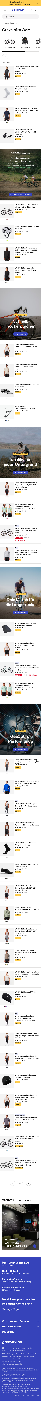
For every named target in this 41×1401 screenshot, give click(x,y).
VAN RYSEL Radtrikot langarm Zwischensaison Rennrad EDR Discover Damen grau (26, 553)
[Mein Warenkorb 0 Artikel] (36, 10)
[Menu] (4, 10)
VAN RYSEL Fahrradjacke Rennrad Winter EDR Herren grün (27, 908)
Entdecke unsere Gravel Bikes (20, 194)
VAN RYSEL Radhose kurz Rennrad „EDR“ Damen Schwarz (27, 824)
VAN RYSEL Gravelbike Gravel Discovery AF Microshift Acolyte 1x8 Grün (27, 668)
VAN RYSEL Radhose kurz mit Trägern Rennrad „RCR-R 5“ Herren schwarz (26, 485)
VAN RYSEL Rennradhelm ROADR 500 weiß (27, 227)
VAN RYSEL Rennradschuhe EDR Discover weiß (27, 386)
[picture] (7, 73)
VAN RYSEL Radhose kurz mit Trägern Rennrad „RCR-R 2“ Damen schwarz (26, 888)
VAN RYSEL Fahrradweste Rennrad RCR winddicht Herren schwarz (27, 270)
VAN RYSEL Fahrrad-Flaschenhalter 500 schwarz (25, 407)
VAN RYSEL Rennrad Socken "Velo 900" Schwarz (25, 844)
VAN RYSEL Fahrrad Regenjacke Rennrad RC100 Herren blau (27, 782)
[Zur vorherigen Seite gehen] (12, 1183)
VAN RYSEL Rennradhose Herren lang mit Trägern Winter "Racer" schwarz (27, 1036)
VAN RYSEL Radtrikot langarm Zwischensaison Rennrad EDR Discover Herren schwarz (26, 250)
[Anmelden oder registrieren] (31, 10)
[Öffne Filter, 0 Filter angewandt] (5, 56)
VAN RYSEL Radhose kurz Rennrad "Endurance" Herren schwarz (26, 347)
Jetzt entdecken (20, 334)
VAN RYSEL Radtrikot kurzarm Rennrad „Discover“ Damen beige (26, 367)
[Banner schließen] (37, 3)
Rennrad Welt (10, 48)
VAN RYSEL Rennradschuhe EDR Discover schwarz (27, 865)
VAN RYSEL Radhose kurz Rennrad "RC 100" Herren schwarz (24, 645)
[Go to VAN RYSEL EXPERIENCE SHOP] (34, 1246)
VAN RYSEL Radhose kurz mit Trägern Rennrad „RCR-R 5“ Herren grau (26, 931)
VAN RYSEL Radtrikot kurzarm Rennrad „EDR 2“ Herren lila (26, 1119)
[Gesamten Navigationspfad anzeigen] (3, 23)
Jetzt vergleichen (20, 472)
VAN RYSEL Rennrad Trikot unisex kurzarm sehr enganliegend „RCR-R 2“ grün (26, 506)
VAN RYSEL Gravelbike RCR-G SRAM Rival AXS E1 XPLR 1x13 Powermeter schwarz (26, 1163)
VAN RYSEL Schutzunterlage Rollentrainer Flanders (25, 624)
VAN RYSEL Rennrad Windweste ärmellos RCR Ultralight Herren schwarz (27, 69)
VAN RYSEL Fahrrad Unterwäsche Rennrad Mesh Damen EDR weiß (27, 973)
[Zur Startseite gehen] (18, 10)
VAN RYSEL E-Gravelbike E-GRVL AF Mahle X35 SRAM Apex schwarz (27, 1139)
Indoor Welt (25, 48)
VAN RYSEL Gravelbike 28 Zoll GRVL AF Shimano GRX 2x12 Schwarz (26, 530)
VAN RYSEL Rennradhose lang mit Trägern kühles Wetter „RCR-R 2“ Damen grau (27, 762)
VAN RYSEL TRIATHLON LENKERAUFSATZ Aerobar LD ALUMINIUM (25, 132)
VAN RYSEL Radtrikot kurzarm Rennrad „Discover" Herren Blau (27, 109)
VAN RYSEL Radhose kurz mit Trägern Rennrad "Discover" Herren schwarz (26, 1097)
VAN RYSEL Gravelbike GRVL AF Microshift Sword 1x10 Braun (27, 206)
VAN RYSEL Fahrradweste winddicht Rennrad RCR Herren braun (27, 953)
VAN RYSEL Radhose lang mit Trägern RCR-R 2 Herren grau (26, 805)
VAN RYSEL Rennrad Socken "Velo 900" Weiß (25, 88)
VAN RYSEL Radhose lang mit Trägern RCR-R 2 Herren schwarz (27, 1057)
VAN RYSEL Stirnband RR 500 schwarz (26, 993)
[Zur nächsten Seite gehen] (28, 1183)
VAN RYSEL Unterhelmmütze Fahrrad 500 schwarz (25, 1076)
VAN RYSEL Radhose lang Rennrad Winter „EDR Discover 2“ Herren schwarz (25, 1018)
